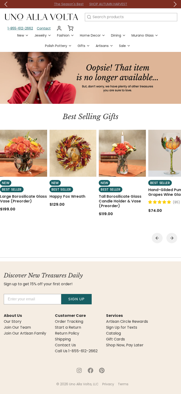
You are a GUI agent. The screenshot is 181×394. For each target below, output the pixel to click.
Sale (122, 45)
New (20, 35)
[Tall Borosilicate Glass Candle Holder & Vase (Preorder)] (122, 153)
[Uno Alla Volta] (41, 17)
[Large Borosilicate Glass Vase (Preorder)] (23, 153)
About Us (13, 316)
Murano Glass (143, 35)
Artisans (102, 45)
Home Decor (90, 35)
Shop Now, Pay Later (125, 345)
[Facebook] (90, 370)
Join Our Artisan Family (25, 333)
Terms (123, 384)
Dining (116, 35)
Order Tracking (69, 321)
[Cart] (68, 28)
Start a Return (68, 327)
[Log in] (57, 28)
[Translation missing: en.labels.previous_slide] (6, 4)
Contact (44, 28)
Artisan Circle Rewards (127, 321)
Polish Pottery (56, 45)
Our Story (12, 321)
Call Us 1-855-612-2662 (76, 351)
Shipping (63, 339)
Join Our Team (17, 327)
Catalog (113, 333)
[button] (160, 202)
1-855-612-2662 (20, 28)
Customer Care (70, 316)
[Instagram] (79, 370)
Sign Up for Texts (121, 327)
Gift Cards (115, 339)
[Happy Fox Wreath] (73, 153)
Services (114, 316)
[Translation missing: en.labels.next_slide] (175, 4)
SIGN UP (76, 299)
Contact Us (65, 345)
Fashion (63, 35)
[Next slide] (171, 238)
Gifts (81, 45)
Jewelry (40, 35)
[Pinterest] (101, 370)
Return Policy (67, 333)
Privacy (108, 384)
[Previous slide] (157, 238)
